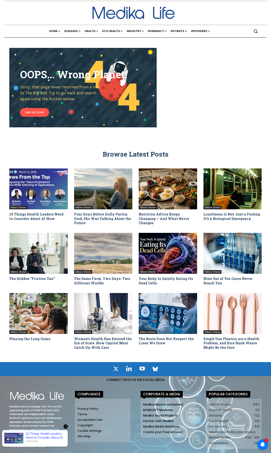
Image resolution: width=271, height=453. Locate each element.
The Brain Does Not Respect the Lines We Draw (166, 340)
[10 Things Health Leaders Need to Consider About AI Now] (38, 188)
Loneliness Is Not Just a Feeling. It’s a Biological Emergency (232, 216)
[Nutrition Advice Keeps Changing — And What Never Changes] (168, 188)
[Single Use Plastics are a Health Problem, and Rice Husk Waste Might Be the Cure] (232, 313)
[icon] (116, 369)
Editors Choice (18, 207)
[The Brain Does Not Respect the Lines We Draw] (168, 313)
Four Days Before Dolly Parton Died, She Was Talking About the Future (102, 218)
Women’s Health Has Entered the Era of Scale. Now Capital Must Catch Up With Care (103, 343)
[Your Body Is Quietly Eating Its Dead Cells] (168, 253)
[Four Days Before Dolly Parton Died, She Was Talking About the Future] (103, 188)
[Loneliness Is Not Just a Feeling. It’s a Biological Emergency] (232, 188)
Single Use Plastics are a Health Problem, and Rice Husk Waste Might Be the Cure (231, 343)
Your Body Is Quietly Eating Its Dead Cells (166, 280)
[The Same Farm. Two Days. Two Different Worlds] (103, 253)
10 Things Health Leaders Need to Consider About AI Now (36, 216)
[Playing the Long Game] (38, 313)
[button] (255, 31)
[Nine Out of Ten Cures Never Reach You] (232, 253)
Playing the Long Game (29, 338)
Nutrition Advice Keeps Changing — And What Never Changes (164, 218)
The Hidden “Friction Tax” (32, 278)
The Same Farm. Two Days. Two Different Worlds (102, 280)
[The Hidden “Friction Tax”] (38, 253)
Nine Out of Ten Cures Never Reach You (228, 280)
